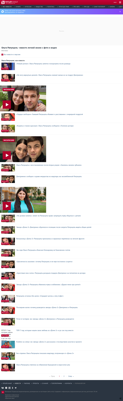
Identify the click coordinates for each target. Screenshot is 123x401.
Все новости (7, 7)
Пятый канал (7, 383)
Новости (18, 383)
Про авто (76, 7)
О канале (45, 383)
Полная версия (80, 383)
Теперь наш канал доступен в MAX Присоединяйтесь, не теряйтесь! (15, 11)
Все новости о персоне (12, 55)
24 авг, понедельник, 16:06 (10, 3)
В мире (18, 7)
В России (28, 7)
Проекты (36, 383)
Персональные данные (12, 396)
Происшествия (64, 7)
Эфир (115, 2)
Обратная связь (10, 398)
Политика (50, 7)
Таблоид (27, 383)
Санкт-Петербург (99, 7)
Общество (39, 7)
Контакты (68, 383)
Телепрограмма (56, 383)
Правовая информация (12, 395)
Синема (112, 7)
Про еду (86, 7)
